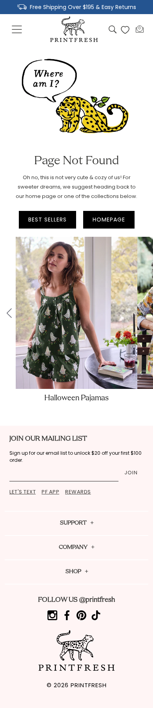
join (131, 472)
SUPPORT (73, 523)
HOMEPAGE (109, 219)
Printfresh (89, 685)
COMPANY (73, 547)
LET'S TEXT (22, 492)
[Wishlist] (125, 29)
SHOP (73, 572)
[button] (17, 30)
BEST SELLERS (47, 219)
